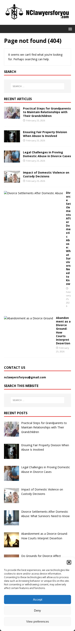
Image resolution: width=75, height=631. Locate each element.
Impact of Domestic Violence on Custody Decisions (46, 174)
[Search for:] (37, 86)
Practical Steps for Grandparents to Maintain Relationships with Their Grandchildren (47, 112)
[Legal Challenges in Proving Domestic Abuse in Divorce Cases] (12, 160)
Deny (37, 610)
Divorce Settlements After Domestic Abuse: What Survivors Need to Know (68, 238)
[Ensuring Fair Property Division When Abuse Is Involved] (12, 140)
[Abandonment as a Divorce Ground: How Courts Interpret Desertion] (28, 318)
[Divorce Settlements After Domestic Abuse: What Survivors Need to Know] (33, 193)
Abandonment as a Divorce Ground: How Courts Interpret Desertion (63, 330)
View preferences (37, 621)
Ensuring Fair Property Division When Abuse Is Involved (45, 134)
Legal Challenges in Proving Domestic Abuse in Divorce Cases (47, 154)
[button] (69, 562)
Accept (37, 599)
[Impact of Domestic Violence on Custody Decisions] (12, 180)
